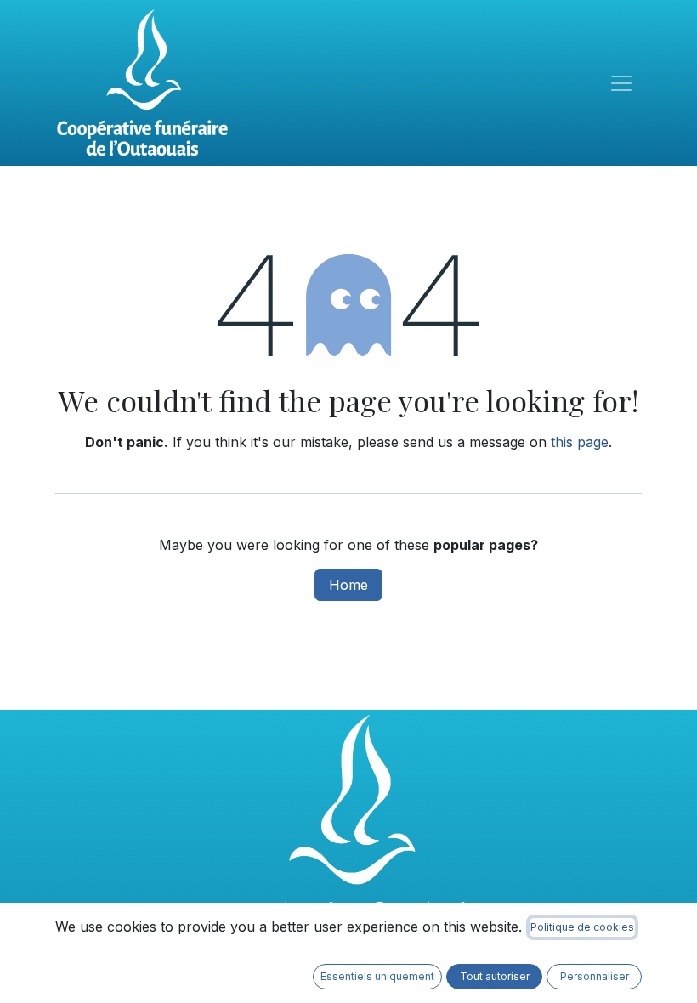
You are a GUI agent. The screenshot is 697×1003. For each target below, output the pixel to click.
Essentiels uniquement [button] (377, 976)
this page (580, 442)
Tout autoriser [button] (495, 976)
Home (348, 584)
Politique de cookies (582, 927)
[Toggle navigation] (621, 83)
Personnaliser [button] (594, 976)
